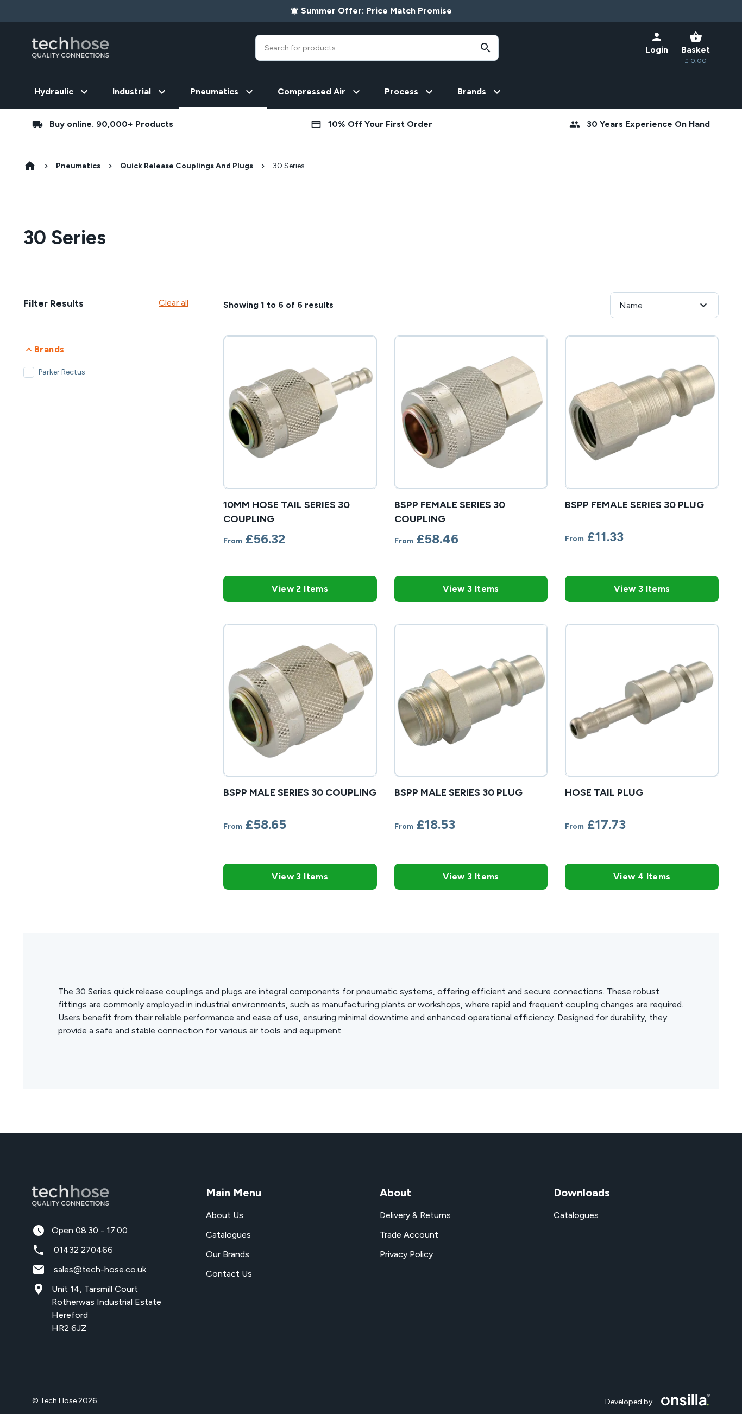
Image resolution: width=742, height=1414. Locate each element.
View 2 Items (300, 589)
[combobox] (377, 48)
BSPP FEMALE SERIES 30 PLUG (634, 505)
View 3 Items (471, 589)
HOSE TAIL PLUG (604, 792)
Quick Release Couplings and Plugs (186, 165)
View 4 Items (642, 876)
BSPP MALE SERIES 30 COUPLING (299, 792)
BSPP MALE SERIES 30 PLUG (458, 792)
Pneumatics (78, 165)
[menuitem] (62, 92)
